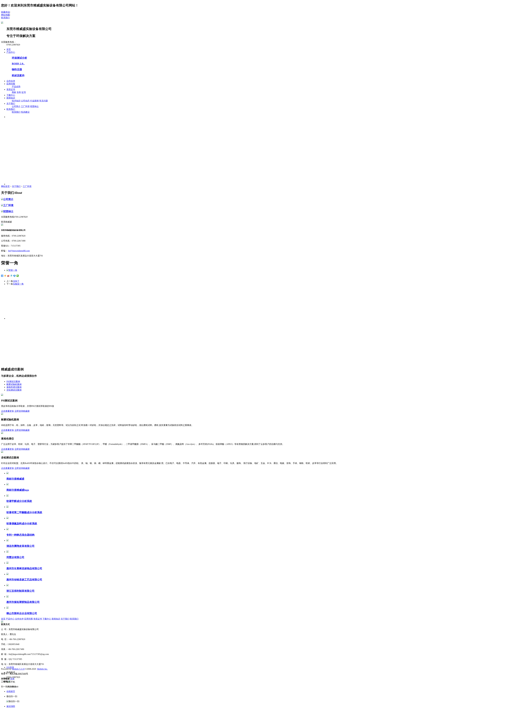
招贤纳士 (34, 106)
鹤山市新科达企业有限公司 (21, 613)
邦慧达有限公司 (15, 557)
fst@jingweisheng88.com (19, 251)
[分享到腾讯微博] (11, 276)
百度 (12, 678)
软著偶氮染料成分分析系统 (21, 523)
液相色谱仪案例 (14, 387)
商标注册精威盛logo (17, 490)
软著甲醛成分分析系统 (19, 501)
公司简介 (16, 106)
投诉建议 (25, 112)
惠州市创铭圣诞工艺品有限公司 (24, 579)
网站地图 (5, 15)
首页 (8, 49)
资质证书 (10, 89)
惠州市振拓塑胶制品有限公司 (23, 602)
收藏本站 (5, 12)
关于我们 (10, 103)
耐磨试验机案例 (14, 384)
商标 (14, 92)
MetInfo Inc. (42, 669)
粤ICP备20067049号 (19, 674)
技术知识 (16, 101)
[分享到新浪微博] (8, 276)
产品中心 (10, 52)
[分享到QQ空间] (5, 276)
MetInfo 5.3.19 (18, 669)
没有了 (16, 281)
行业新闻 (34, 101)
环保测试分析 (19, 57)
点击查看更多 (7, 411)
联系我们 (5, 18)
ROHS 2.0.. (18, 63)
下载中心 (10, 95)
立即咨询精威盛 (22, 411)
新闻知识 (10, 98)
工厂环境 (25, 106)
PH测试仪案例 (13, 381)
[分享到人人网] (14, 276)
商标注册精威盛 (15, 478)
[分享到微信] (18, 276)
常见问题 (43, 101)
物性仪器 (17, 69)
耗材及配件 (18, 75)
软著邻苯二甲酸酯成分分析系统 (24, 512)
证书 (24, 92)
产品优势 (16, 86)
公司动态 (25, 101)
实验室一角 (18, 284)
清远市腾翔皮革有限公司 (20, 546)
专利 (19, 92)
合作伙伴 (10, 81)
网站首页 (5, 186)
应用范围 (10, 84)
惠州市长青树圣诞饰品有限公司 (24, 568)
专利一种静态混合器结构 (20, 534)
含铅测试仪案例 (14, 390)
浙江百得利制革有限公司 (20, 590)
